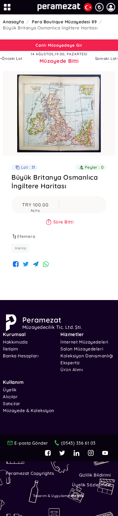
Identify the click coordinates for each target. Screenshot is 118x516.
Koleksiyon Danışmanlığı (86, 355)
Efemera (26, 236)
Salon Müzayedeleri (81, 349)
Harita (20, 248)
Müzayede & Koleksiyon (28, 410)
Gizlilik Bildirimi (95, 475)
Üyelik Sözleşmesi (91, 484)
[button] (111, 7)
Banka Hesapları (20, 355)
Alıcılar (10, 396)
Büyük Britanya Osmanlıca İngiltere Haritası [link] (50, 28)
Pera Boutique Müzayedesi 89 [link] (64, 21)
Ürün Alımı (71, 369)
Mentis (77, 495)
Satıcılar (11, 403)
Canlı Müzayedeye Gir (59, 45)
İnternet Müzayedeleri (84, 342)
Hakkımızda (15, 342)
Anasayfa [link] (13, 21)
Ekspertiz (70, 362)
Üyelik (9, 389)
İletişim (10, 349)
